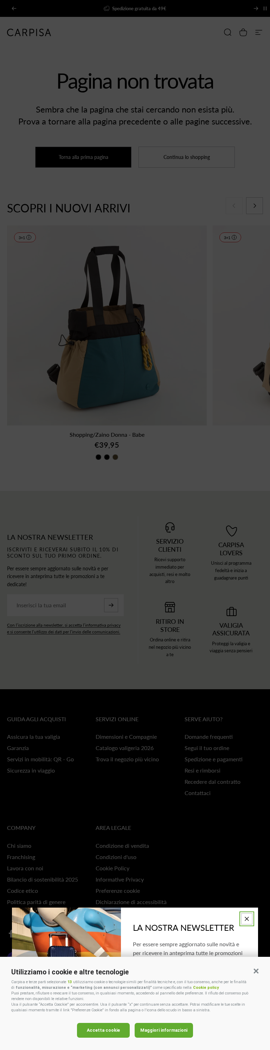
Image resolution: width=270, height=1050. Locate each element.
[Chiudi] (246, 918)
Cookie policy (206, 987)
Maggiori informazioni (163, 1030)
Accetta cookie (103, 1030)
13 (70, 982)
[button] (256, 971)
